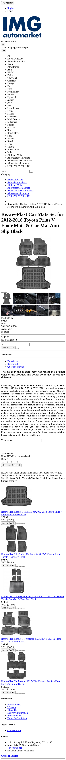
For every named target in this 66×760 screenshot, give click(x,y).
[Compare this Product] (5, 292)
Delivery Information (17, 713)
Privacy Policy (14, 715)
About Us (12, 710)
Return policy (14, 704)
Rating (4, 459)
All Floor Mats (14, 185)
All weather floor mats (18, 193)
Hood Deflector (15, 179)
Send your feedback (11, 465)
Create (9, 755)
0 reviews (7, 354)
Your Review (7, 453)
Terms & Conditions (17, 718)
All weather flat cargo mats (20, 190)
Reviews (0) (13, 364)
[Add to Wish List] (2, 292)
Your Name (6, 440)
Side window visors (17, 182)
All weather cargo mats (18, 188)
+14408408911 (14, 748)
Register (11, 8)
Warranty (11, 707)
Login (10, 11)
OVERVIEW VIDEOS (18, 196)
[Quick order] (17, 348)
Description (13, 361)
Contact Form (14, 730)
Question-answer (15, 366)
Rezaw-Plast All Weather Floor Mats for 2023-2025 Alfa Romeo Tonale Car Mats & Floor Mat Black (32, 598)
